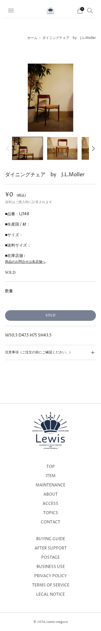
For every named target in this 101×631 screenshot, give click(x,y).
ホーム (32, 38)
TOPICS (50, 513)
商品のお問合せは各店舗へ (25, 262)
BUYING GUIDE (50, 539)
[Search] (90, 10)
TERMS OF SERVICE (50, 585)
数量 (9, 291)
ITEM (51, 476)
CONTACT (50, 522)
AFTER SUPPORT (51, 548)
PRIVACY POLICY (50, 576)
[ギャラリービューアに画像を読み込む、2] (62, 148)
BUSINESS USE (50, 566)
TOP (50, 466)
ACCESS (50, 503)
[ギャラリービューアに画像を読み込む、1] (27, 148)
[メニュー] (11, 10)
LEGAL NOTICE (50, 594)
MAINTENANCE (50, 485)
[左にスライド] (8, 148)
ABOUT (50, 494)
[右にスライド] (92, 148)
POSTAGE (50, 557)
